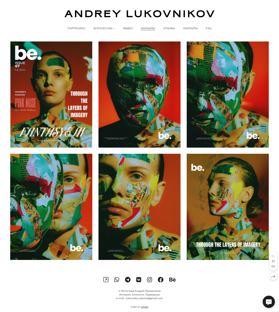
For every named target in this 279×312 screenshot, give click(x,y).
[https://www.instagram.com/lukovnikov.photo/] (105, 279)
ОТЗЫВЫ (169, 28)
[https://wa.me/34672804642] (116, 279)
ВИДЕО (128, 28)
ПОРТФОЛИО (76, 28)
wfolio (144, 306)
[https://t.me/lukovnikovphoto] (128, 279)
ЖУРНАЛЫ (148, 28)
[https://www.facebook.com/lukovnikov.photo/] (161, 279)
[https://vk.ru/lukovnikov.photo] (138, 279)
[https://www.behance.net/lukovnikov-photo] (172, 279)
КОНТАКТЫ (190, 28)
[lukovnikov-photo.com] (139, 13)
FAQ (208, 28)
